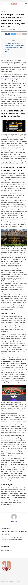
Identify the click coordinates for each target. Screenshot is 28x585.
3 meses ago (6, 534)
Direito (12, 579)
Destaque (6, 11)
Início (2, 11)
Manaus (17, 579)
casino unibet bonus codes (8, 78)
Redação (4, 29)
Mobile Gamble (8, 52)
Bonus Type (8, 54)
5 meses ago (6, 541)
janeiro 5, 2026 (12, 29)
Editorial (7, 579)
